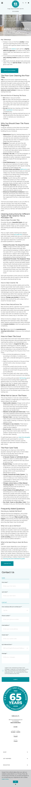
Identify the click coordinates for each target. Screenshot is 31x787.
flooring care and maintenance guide (14, 558)
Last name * (5, 591)
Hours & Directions (16, 722)
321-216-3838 (15, 11)
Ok (15, 781)
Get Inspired (7, 758)
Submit (15, 679)
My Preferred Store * (7, 644)
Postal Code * (5, 634)
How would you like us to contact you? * (12, 606)
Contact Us (7, 563)
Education (6, 765)
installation (9, 110)
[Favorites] (25, 2)
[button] (23, 2)
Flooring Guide (13, 17)
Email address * (5, 625)
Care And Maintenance (9, 18)
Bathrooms (23, 169)
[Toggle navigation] (2, 3)
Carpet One (4, 17)
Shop (4, 752)
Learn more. (5, 779)
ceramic (13, 49)
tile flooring (22, 378)
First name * (5, 582)
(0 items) (28, 2)
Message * (4, 653)
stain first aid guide (24, 437)
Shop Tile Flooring (9, 70)
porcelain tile (18, 234)
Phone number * (6, 615)
